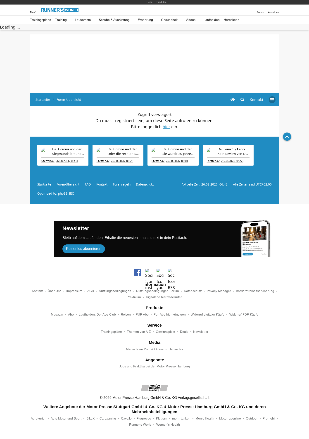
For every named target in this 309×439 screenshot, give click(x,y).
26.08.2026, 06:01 (177, 161)
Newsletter (200, 331)
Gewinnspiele (165, 331)
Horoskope (231, 20)
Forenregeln (122, 184)
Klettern (161, 418)
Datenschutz (145, 184)
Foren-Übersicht (68, 184)
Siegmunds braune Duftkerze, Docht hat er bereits (68, 154)
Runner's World (140, 424)
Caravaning (108, 418)
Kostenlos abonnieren (83, 249)
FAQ (88, 184)
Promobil (269, 418)
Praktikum (134, 297)
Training (61, 20)
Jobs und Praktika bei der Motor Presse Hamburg (154, 366)
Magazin (57, 314)
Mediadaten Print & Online (145, 349)
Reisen (126, 314)
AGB (90, 291)
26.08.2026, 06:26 (122, 161)
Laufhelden (212, 20)
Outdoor (252, 418)
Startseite (44, 184)
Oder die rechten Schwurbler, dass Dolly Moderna (123, 154)
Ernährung (145, 20)
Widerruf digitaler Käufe (207, 314)
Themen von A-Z (139, 331)
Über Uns (54, 291)
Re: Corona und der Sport (68, 149)
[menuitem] (256, 99)
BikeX (90, 418)
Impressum (74, 291)
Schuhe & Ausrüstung (114, 20)
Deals (184, 331)
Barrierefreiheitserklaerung (255, 291)
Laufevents (83, 20)
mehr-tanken (181, 418)
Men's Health (204, 418)
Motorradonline (230, 418)
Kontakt (37, 291)
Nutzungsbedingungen (115, 291)
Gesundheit (169, 20)
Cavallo (126, 418)
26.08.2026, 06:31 (67, 161)
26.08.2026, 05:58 (232, 161)
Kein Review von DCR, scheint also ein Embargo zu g (234, 154)
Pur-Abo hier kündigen (170, 314)
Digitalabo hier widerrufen (164, 297)
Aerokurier (38, 418)
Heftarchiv (176, 349)
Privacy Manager (219, 291)
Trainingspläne (40, 20)
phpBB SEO (66, 193)
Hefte (149, 2)
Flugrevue (144, 418)
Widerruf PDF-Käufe (243, 314)
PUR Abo (142, 314)
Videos (190, 20)
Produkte (161, 2)
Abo (71, 314)
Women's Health (168, 424)
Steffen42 (47, 161)
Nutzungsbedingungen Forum (157, 291)
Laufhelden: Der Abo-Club (97, 314)
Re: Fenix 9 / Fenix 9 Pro (234, 149)
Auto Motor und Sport (66, 418)
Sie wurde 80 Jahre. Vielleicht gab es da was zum (178, 154)
